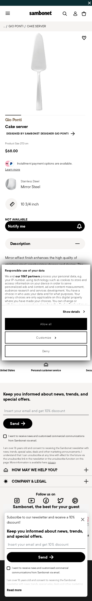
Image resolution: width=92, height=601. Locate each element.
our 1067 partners (27, 276)
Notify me (16, 226)
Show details (71, 311)
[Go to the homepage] (40, 13)
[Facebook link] (46, 500)
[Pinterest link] (75, 500)
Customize (43, 337)
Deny (46, 351)
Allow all (46, 324)
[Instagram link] (16, 500)
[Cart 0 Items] (83, 13)
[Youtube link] (31, 500)
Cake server (36, 26)
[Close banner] (89, 3)
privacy (52, 462)
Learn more (12, 169)
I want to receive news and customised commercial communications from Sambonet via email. (46, 438)
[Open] (64, 14)
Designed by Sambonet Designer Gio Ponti (38, 134)
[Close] (82, 520)
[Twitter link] (60, 500)
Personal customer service (46, 370)
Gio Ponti (16, 26)
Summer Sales (11, 2)
